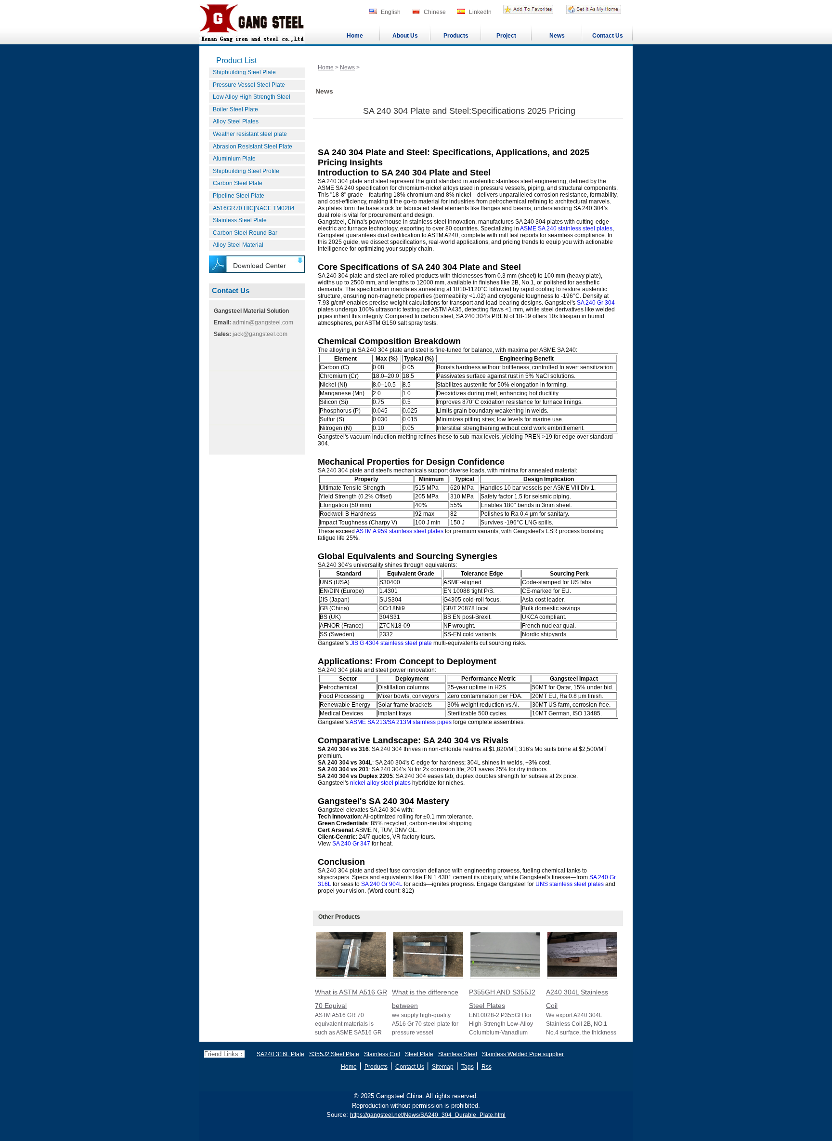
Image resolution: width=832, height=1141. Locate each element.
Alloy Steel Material (238, 245)
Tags (467, 1066)
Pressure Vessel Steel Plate (249, 84)
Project (506, 35)
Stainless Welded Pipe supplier (523, 1054)
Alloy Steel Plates (236, 121)
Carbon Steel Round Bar (245, 232)
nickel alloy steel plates (380, 782)
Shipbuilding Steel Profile (246, 171)
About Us (405, 35)
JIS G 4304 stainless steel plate (391, 643)
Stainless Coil (382, 1054)
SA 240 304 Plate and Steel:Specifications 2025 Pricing (469, 111)
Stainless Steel (457, 1054)
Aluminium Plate (234, 158)
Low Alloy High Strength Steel (251, 97)
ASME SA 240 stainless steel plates (566, 228)
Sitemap (443, 1066)
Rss (486, 1066)
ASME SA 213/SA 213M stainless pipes (401, 722)
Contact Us (607, 35)
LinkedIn (480, 12)
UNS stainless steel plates (569, 884)
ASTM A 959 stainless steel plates (399, 531)
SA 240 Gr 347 (351, 843)
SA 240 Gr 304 (596, 302)
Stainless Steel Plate (240, 220)
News (557, 35)
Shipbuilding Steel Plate (244, 72)
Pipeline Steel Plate (238, 195)
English (391, 12)
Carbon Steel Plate (237, 183)
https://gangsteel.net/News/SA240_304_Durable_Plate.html (428, 1115)
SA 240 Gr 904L (382, 884)
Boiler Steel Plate (235, 109)
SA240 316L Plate (280, 1054)
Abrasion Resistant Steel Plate (252, 146)
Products (455, 35)
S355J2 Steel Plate (334, 1054)
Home (355, 35)
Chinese (435, 12)
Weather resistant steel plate (250, 134)
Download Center (259, 265)
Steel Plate (419, 1054)
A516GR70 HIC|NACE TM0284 (254, 208)
